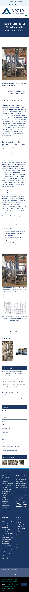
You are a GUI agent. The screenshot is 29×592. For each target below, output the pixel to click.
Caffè (4, 410)
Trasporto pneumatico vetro (10, 450)
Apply (3, 521)
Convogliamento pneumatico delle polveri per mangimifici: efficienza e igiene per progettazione (14, 373)
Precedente (17, 41)
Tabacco (5, 439)
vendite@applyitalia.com (18, 1)
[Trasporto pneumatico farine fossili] (10, 462)
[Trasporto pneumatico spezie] (21, 462)
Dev (16, 571)
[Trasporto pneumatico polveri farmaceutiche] (4, 462)
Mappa (13, 571)
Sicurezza (5, 432)
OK (24, 584)
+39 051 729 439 (8, 1)
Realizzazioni (6, 428)
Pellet (4, 425)
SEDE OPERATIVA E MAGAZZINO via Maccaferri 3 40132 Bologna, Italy (22, 527)
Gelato (5, 421)
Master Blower (19, 479)
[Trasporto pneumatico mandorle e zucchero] (15, 462)
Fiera (4, 417)
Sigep (4, 435)
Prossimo (23, 41)
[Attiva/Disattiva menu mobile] (26, 15)
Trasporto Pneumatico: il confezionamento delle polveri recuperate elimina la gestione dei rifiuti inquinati (14, 386)
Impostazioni (5, 590)
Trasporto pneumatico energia (11, 446)
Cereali (5, 414)
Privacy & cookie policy (21, 569)
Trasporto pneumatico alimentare (11, 443)
